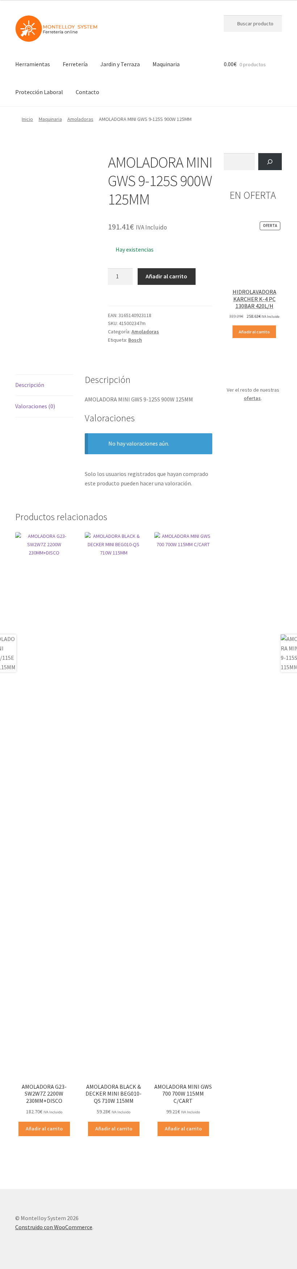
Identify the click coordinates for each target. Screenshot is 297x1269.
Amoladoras (80, 119)
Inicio (27, 119)
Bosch (135, 340)
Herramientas (32, 64)
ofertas (252, 398)
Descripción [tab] (29, 384)
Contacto (87, 92)
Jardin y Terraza (120, 64)
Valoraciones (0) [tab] (35, 406)
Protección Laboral (39, 92)
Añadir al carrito (166, 276)
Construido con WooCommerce (53, 1227)
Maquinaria (166, 64)
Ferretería (75, 64)
